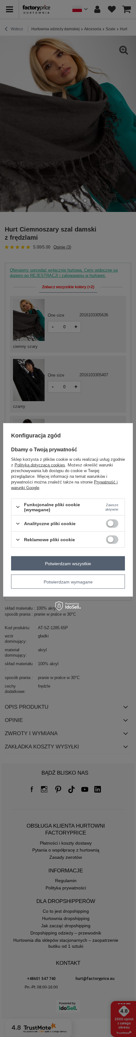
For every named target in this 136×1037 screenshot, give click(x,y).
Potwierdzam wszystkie (68, 563)
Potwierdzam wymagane (68, 581)
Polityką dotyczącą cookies (40, 464)
